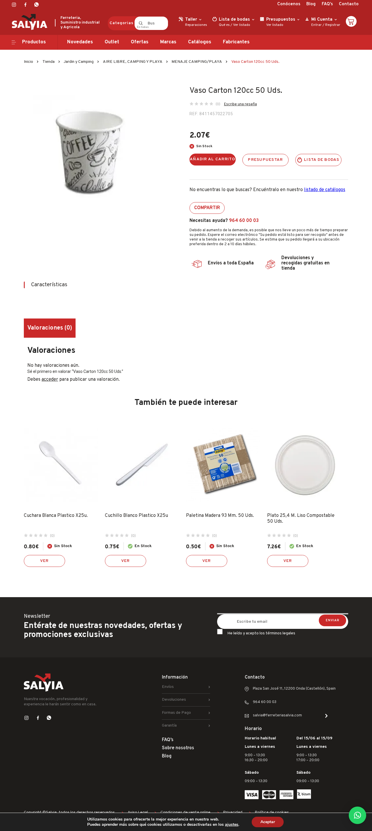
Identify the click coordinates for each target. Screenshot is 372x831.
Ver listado (241, 25)
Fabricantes (236, 42)
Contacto (349, 4)
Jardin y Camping (79, 61)
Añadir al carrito (212, 159)
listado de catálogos (324, 190)
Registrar (332, 25)
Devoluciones (174, 699)
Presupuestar (265, 159)
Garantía (169, 725)
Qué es (224, 25)
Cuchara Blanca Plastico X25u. (56, 516)
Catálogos (199, 42)
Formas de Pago (176, 712)
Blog (311, 4)
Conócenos (288, 4)
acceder (50, 379)
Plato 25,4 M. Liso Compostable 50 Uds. (301, 518)
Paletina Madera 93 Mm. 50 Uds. (220, 516)
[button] (357, 815)
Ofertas (140, 42)
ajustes (231, 824)
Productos (34, 42)
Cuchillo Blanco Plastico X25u (136, 516)
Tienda (48, 61)
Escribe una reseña (240, 104)
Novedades (80, 42)
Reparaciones (196, 25)
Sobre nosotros (178, 748)
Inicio (28, 61)
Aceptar (267, 822)
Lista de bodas (321, 159)
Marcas (168, 42)
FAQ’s (327, 4)
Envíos (168, 686)
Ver (44, 560)
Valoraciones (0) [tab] (49, 328)
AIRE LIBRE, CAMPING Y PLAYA (132, 61)
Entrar (316, 25)
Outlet (112, 42)
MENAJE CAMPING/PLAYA (196, 61)
